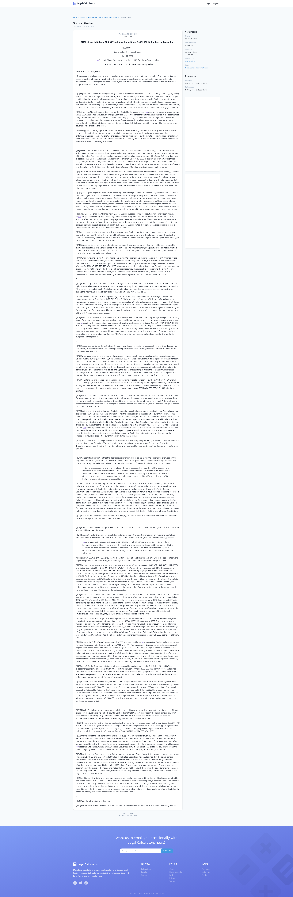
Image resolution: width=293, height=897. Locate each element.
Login (208, 3)
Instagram (206, 872)
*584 (84, 428)
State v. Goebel (83, 23)
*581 (146, 112)
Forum (144, 875)
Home (75, 17)
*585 (83, 542)
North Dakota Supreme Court (109, 17)
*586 (142, 642)
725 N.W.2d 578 (79, 26)
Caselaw (82, 17)
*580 (97, 60)
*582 (79, 217)
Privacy (172, 878)
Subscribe (167, 851)
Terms (172, 881)
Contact (172, 869)
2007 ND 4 (90, 26)
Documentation (176, 872)
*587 (77, 747)
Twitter (205, 875)
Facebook (206, 869)
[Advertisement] (202, 133)
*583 (81, 323)
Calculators (146, 869)
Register (216, 3)
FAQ (171, 875)
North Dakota (92, 17)
